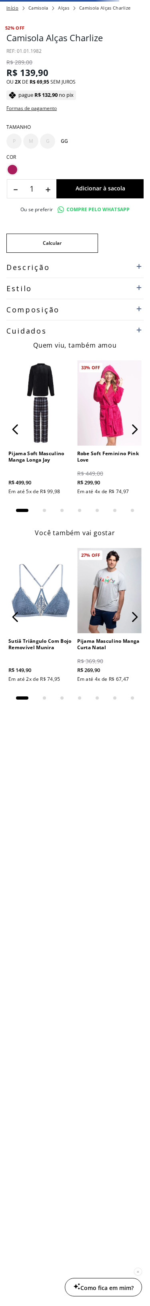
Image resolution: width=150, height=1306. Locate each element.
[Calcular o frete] (52, 243)
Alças (63, 8)
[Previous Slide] (15, 429)
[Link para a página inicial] (12, 8)
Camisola (38, 8)
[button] (14, 141)
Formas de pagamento (31, 108)
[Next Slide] (134, 429)
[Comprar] (100, 188)
